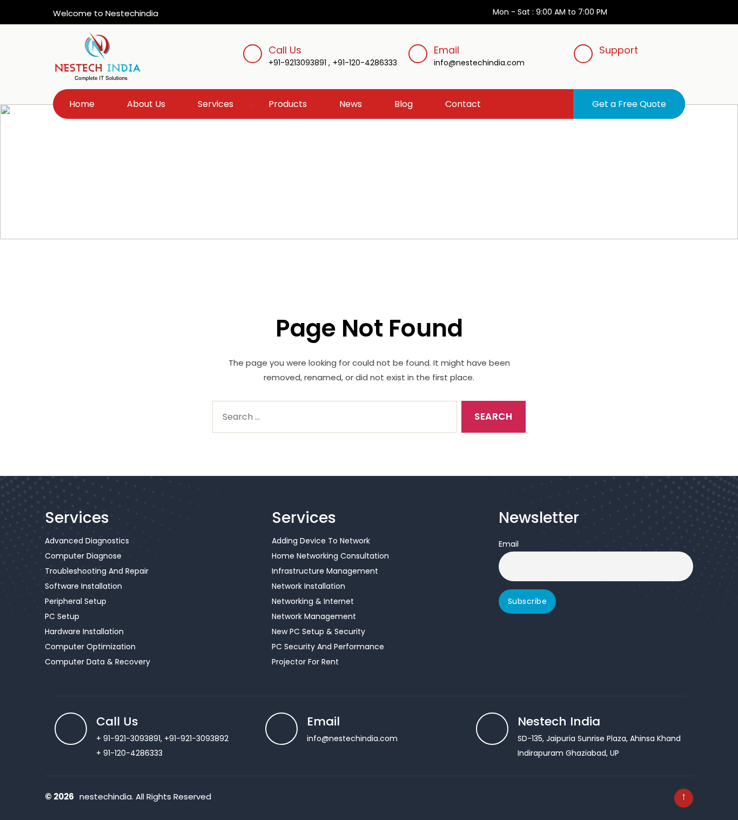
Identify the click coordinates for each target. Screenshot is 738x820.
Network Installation (308, 586)
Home (82, 104)
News (350, 104)
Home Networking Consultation (330, 555)
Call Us (285, 50)
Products (288, 104)
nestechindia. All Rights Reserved (145, 796)
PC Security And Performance (328, 646)
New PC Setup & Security (318, 631)
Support (618, 50)
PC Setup (62, 616)
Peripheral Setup (75, 601)
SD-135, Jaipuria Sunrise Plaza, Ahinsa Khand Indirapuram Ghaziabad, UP (599, 737)
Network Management (314, 616)
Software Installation (83, 586)
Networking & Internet (313, 601)
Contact (463, 104)
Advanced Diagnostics (87, 540)
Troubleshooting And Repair (97, 571)
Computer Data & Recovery (97, 661)
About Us (146, 104)
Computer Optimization (90, 646)
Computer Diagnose (83, 555)
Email (479, 55)
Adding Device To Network (321, 540)
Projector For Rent (305, 661)
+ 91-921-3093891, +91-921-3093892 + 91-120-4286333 (162, 737)
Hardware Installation (84, 631)
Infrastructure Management (325, 571)
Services (215, 104)
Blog (403, 104)
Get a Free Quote (629, 104)
